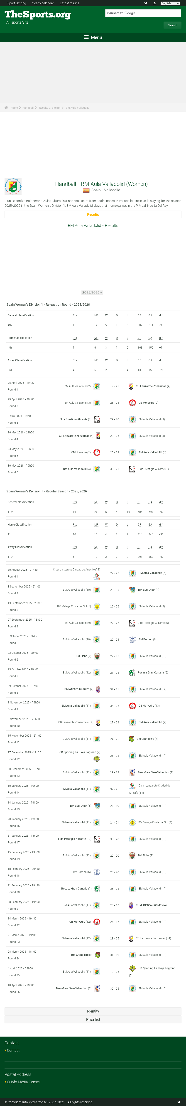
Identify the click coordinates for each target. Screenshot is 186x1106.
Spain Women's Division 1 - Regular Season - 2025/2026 (46, 491)
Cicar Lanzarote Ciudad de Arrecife (74, 569)
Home (14, 107)
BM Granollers (145, 738)
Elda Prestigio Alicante (73, 419)
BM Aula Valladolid (77, 107)
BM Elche (81, 656)
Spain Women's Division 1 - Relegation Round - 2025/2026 (48, 304)
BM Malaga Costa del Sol (72, 606)
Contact (13, 1050)
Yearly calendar (43, 3)
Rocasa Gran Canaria (151, 672)
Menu (96, 37)
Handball (28, 107)
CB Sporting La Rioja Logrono (77, 752)
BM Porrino (145, 639)
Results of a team (49, 107)
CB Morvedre (146, 402)
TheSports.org (22, 15)
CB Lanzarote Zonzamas (151, 386)
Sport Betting (16, 3)
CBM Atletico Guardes (76, 689)
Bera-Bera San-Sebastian (153, 772)
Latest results (69, 3)
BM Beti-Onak (146, 589)
